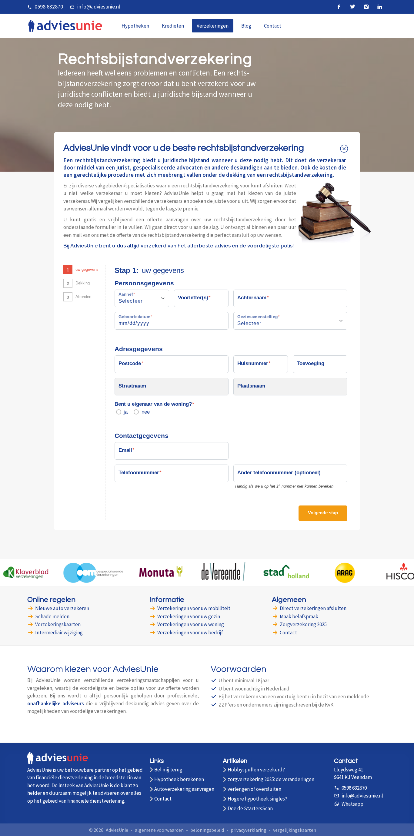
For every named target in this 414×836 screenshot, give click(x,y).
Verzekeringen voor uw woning (190, 624)
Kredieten (173, 25)
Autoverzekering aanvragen (184, 789)
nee (146, 412)
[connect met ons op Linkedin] (380, 7)
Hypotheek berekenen (179, 779)
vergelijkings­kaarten (294, 830)
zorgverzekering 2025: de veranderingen (271, 779)
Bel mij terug (168, 770)
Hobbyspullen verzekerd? (256, 770)
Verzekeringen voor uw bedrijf (190, 632)
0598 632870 (49, 6)
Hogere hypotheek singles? (257, 799)
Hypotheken (135, 25)
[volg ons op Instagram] (366, 7)
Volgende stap (323, 512)
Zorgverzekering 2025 (303, 624)
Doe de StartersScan (250, 808)
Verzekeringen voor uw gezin (188, 616)
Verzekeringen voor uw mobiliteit (193, 608)
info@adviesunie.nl (98, 6)
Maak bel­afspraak (299, 616)
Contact (272, 25)
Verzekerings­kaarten (58, 624)
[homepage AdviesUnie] (65, 25)
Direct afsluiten (313, 608)
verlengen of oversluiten (254, 789)
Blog (246, 25)
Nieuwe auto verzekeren (62, 608)
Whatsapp (352, 804)
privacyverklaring (248, 830)
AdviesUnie (117, 830)
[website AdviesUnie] (57, 761)
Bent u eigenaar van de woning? (153, 404)
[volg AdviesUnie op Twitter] (352, 7)
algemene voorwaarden (159, 830)
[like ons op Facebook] (339, 7)
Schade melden (52, 616)
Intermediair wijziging (59, 632)
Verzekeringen (213, 25)
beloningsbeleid (207, 830)
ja (126, 412)
